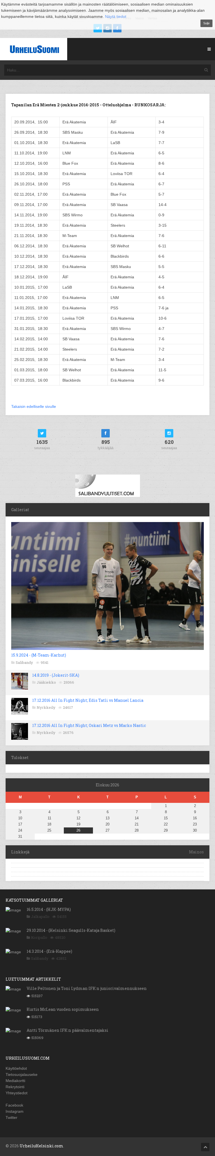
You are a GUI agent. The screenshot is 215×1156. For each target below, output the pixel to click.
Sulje (206, 23)
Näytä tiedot (115, 16)
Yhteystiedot (16, 1093)
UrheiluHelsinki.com (41, 1145)
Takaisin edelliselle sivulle (33, 406)
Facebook (14, 1105)
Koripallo (39, 937)
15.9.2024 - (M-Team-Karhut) (38, 655)
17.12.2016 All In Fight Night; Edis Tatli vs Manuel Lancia (87, 700)
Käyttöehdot (16, 1068)
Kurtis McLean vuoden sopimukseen (63, 1009)
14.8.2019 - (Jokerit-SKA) (55, 675)
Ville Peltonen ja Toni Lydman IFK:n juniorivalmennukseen (87, 988)
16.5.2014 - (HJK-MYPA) (49, 909)
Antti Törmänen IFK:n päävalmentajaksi (67, 1030)
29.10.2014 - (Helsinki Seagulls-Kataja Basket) (71, 930)
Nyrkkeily (46, 707)
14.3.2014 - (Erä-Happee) (49, 951)
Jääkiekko (46, 682)
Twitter (11, 1117)
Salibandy (24, 662)
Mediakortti (15, 1080)
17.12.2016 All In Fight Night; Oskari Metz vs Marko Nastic (89, 725)
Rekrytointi (15, 1087)
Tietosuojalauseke (22, 1074)
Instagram (15, 1111)
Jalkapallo (40, 916)
